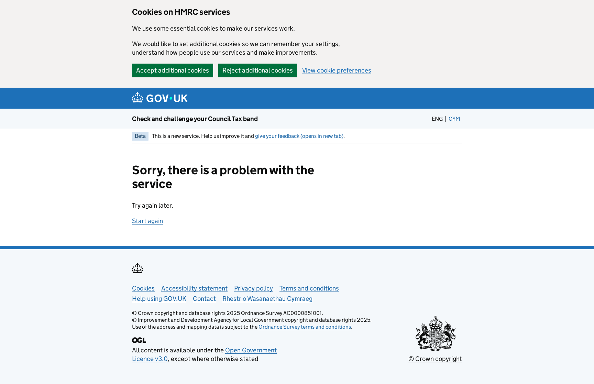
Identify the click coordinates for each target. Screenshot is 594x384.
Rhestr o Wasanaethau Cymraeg (267, 299)
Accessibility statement (194, 288)
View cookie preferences (336, 70)
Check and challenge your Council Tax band (195, 119)
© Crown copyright (435, 359)
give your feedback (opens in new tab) (299, 136)
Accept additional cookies (172, 70)
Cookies (143, 288)
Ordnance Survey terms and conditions (304, 326)
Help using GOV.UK (159, 299)
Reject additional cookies (257, 70)
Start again (147, 221)
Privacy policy (253, 288)
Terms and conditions (309, 288)
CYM (455, 119)
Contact (204, 299)
